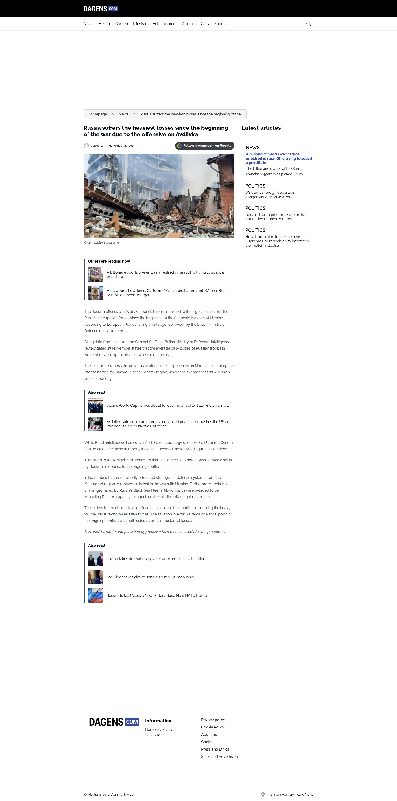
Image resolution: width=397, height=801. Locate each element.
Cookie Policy (212, 727)
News (88, 24)
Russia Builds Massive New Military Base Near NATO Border (157, 595)
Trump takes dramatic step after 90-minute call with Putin (155, 559)
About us (209, 734)
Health (104, 24)
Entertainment (164, 24)
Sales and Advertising (219, 756)
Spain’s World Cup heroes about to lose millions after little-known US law (168, 405)
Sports (220, 24)
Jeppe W (97, 145)
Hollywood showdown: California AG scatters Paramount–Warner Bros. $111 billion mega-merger (167, 292)
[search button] (308, 23)
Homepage (97, 114)
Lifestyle (140, 24)
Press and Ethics (215, 749)
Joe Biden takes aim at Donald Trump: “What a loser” (151, 577)
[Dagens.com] (198, 9)
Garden (121, 24)
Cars (205, 24)
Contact (208, 742)
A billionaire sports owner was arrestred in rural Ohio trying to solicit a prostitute (165, 274)
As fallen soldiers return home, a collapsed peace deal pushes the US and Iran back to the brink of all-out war (169, 424)
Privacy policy (213, 720)
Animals (189, 24)
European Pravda (122, 324)
